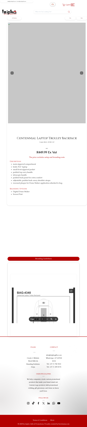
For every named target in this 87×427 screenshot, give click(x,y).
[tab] (44, 259)
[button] (67, 5)
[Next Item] (81, 73)
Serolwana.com (63, 424)
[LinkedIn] (48, 403)
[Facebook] (38, 403)
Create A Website (33, 358)
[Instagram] (28, 403)
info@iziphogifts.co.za (11, 1)
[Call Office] (52, 4)
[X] (43, 403)
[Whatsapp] (53, 403)
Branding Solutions (33, 364)
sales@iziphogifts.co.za (21, 1)
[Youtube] (58, 403)
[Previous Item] (12, 73)
